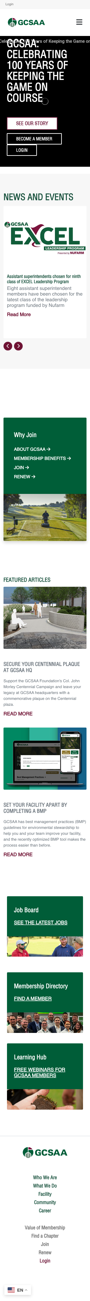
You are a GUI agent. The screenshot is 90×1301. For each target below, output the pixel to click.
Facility (45, 1194)
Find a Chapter (45, 1236)
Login (9, 4)
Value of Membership (45, 1227)
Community (45, 1202)
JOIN (19, 468)
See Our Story (32, 123)
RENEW (22, 477)
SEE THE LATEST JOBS (41, 923)
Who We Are (45, 1177)
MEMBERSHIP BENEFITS (40, 459)
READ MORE (18, 714)
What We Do (45, 1186)
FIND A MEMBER (33, 999)
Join (45, 1244)
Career (45, 1210)
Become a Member (34, 138)
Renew (45, 1252)
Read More (19, 315)
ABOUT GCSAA (30, 449)
